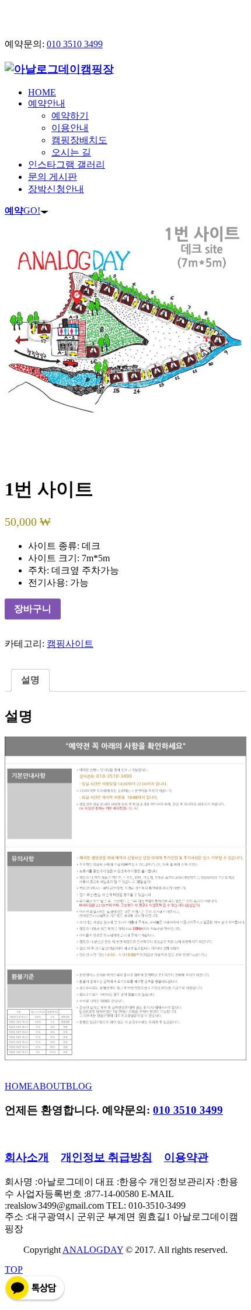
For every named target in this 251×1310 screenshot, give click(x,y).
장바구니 (32, 609)
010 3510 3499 (75, 44)
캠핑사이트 (70, 644)
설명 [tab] (30, 680)
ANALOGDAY (92, 1250)
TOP (14, 1269)
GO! (22, 210)
